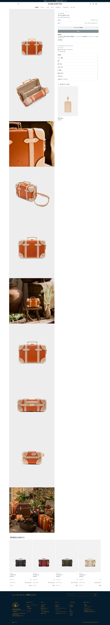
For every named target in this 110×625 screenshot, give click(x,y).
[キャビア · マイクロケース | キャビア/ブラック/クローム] (20, 558)
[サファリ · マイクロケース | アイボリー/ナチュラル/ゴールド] (90, 558)
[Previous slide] (11, 559)
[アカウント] (93, 3)
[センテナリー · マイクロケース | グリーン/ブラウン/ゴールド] (67, 558)
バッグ (62, 11)
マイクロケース (67, 11)
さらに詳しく (60, 39)
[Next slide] (99, 559)
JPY (18, 3)
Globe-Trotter (87, 622)
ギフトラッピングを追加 (78, 27)
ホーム (59, 11)
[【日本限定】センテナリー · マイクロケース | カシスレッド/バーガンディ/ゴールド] (43, 558)
